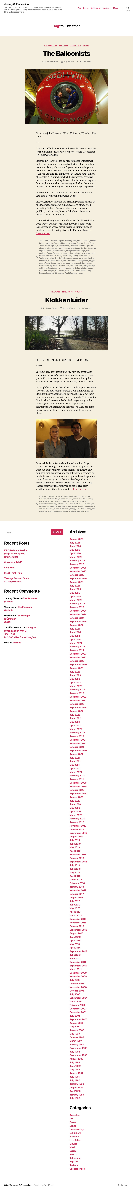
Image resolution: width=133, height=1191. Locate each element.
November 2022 (78, 700)
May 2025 (75, 593)
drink (85, 499)
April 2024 (75, 639)
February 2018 (77, 883)
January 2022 (77, 736)
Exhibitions (95, 8)
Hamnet (17, 642)
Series (73, 1151)
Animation (75, 1115)
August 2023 (76, 668)
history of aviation (83, 253)
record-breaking (45, 266)
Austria (92, 241)
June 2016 (75, 937)
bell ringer (59, 496)
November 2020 (78, 786)
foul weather (58, 253)
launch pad (83, 256)
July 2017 (75, 901)
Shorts (73, 1154)
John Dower (66, 256)
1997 (41, 241)
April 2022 (75, 725)
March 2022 (76, 729)
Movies (106, 8)
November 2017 (78, 890)
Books (86, 8)
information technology (48, 504)
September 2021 (78, 750)
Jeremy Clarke (52, 62)
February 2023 (77, 689)
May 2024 (75, 636)
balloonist (49, 243)
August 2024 (76, 625)
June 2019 (75, 844)
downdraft (92, 248)
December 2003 (78, 1008)
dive (85, 248)
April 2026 (75, 553)
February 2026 (77, 560)
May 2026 (75, 550)
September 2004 (78, 998)
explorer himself (59, 251)
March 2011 (76, 969)
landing (75, 256)
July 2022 (75, 714)
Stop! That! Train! (13, 573)
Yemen (80, 273)
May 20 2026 (69, 62)
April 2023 (75, 682)
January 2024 (77, 650)
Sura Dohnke (82, 509)
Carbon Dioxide (63, 246)
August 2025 (76, 582)
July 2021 (75, 757)
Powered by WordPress (43, 1185)
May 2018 (75, 872)
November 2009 (78, 976)
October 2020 (77, 790)
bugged (62, 499)
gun (86, 501)
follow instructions (51, 501)
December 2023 (78, 653)
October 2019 (77, 829)
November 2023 (78, 657)
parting (59, 263)
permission (80, 263)
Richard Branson (59, 266)
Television (75, 1158)
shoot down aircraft (66, 268)
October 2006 (77, 990)
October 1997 (77, 1037)
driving (90, 499)
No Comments (85, 62)
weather (61, 273)
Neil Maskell (62, 506)
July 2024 (75, 628)
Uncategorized (77, 1169)
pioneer (88, 263)
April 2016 (75, 940)
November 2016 (78, 922)
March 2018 (76, 879)
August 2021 (76, 754)
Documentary (50, 45)
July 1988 (75, 1098)
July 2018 (75, 865)
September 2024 (78, 621)
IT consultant (73, 504)
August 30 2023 (69, 308)
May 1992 (75, 1069)
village (65, 511)
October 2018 (77, 858)
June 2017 (75, 904)
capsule (53, 246)
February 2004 (77, 1005)
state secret (64, 509)
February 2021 (77, 775)
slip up (56, 509)
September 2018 (78, 861)
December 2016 (78, 919)
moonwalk (43, 261)
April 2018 (75, 876)
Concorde (79, 248)
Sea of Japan (53, 268)
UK (46, 273)
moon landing (89, 258)
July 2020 (75, 801)
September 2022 (78, 707)
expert (49, 251)
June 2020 (75, 804)
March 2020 (76, 815)
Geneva (66, 253)
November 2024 (78, 614)
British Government (76, 496)
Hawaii (72, 253)
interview (61, 504)
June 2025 (75, 589)
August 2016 (76, 933)
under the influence (55, 511)
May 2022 (75, 722)
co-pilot (48, 248)
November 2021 (78, 743)
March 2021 (76, 772)
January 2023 (77, 693)
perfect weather (69, 263)
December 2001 (78, 1012)
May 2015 (75, 944)
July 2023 (75, 671)
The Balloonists (66, 53)
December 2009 (78, 973)
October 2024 (77, 618)
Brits (56, 499)
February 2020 (77, 818)
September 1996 (78, 1048)
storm (90, 268)
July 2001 (75, 1016)
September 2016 (78, 930)
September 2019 (78, 833)
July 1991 (75, 1076)
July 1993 (75, 1062)
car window (77, 499)
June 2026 (75, 546)
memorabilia (78, 258)
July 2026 (75, 542)
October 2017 (77, 894)
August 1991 (76, 1073)
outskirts (81, 506)
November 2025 (78, 571)
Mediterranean (66, 258)
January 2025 (77, 607)
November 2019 (78, 826)
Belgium (51, 496)
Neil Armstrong (69, 261)
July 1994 (75, 1051)
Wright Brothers (71, 273)
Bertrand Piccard (60, 243)
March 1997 (76, 1041)
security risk (44, 509)
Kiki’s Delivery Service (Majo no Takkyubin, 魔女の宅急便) (15, 553)
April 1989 (75, 1091)
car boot (69, 499)
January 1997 (77, 1044)
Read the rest (43, 233)
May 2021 (75, 765)
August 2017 (76, 897)
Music (115, 8)
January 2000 (77, 1030)
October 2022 (77, 704)
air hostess (53, 241)
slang (51, 509)
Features (63, 45)
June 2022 (75, 718)
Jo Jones (57, 256)
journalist (42, 506)
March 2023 (76, 686)
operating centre (81, 261)
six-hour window (81, 268)
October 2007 (77, 983)
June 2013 (75, 955)
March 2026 (76, 557)
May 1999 (75, 1033)
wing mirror (85, 511)
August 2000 (76, 1023)
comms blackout (57, 248)
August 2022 (76, 711)
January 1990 (77, 1084)
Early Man (9, 567)
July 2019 (75, 840)
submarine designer (46, 271)
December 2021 (78, 740)
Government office (77, 501)
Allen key (68, 241)
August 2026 (76, 539)
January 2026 (77, 564)
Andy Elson (77, 241)
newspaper (72, 506)
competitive (69, 248)
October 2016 (77, 926)
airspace (61, 241)
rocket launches (76, 266)
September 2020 (78, 793)
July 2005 (75, 994)
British (47, 246)
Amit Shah (43, 496)
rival (67, 266)
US (56, 273)
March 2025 (76, 600)
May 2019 (75, 847)
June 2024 (75, 632)
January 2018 (77, 887)
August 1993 (76, 1059)
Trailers (74, 1165)
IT (66, 504)
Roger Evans (90, 506)
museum (59, 261)
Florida (49, 253)
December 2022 (78, 697)
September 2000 (78, 1019)
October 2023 (77, 661)
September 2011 (78, 965)
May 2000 (75, 1026)
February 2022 (77, 732)
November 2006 (78, 987)
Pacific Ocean (50, 263)
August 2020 (76, 797)
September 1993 (78, 1055)
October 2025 (77, 575)
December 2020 (78, 783)
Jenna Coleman (85, 504)
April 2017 (75, 912)
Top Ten (74, 1161)
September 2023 (78, 664)
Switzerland (59, 271)
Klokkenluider (66, 300)
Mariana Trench (54, 258)
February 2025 (77, 603)
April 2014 (75, 947)
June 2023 (75, 675)
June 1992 (75, 1066)
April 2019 (75, 851)
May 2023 (75, 679)
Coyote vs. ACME (13, 562)
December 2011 (78, 962)
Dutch (41, 501)
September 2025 (78, 578)
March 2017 (76, 915)
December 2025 (78, 567)
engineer (42, 251)
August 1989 (76, 1087)
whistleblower (74, 511)
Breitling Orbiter (83, 243)
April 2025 (75, 596)
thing (89, 509)
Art (79, 8)
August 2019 (76, 836)
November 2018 (78, 854)
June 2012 (75, 958)
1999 (46, 241)
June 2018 (75, 869)
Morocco (51, 261)
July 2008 (75, 980)
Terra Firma (69, 271)
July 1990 (75, 1080)
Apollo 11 (85, 241)
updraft (51, 273)
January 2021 (77, 779)
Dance (73, 1126)
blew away (72, 243)
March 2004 (76, 1001)
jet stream (50, 256)
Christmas (74, 246)
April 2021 (75, 768)
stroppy (73, 509)
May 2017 (75, 908)
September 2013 (78, 951)
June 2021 (75, 761)
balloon (42, 243)
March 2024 (76, 643)
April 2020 (75, 811)
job (92, 504)
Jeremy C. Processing (16, 4)
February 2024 (77, 646)
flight (83, 251)
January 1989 (77, 1094)
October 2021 (77, 747)
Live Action (75, 45)
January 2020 (77, 822)
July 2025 (75, 585)
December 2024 (78, 610)
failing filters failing (73, 251)
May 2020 (75, 808)
